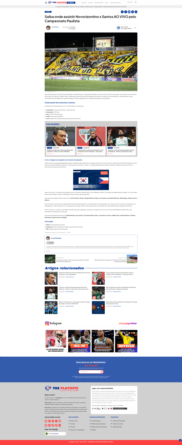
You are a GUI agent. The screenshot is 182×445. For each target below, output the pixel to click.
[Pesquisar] (135, 2)
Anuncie (73, 427)
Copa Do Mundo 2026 (115, 2)
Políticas (114, 417)
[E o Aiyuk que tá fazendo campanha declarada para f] (56, 341)
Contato (73, 424)
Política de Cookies (118, 424)
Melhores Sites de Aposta (98, 424)
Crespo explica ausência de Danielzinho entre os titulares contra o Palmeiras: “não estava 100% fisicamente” (120, 274)
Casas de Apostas (98, 2)
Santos (69, 232)
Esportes (84, 2)
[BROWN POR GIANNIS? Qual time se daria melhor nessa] (79, 341)
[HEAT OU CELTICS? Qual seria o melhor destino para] (103, 341)
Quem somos (74, 421)
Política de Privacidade (119, 421)
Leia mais (48, 251)
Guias (106, 2)
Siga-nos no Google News (77, 430)
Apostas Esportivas (97, 417)
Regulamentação (117, 427)
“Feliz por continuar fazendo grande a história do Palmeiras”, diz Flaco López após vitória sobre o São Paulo (73, 289)
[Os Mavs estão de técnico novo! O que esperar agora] (126, 341)
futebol (48, 11)
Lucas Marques (55, 27)
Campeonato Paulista (51, 232)
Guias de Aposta (96, 421)
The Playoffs (73, 417)
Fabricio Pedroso (70, 276)
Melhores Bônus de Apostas (99, 427)
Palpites (90, 2)
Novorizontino (62, 232)
